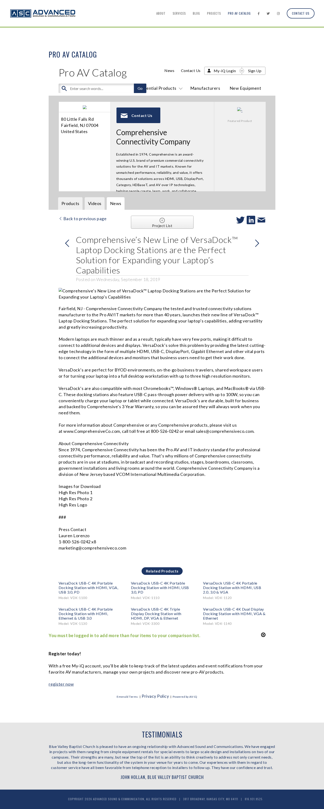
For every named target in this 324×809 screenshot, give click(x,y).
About (161, 13)
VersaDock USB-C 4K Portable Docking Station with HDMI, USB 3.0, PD (160, 587)
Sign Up (255, 70)
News (169, 70)
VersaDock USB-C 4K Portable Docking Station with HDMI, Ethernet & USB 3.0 (86, 613)
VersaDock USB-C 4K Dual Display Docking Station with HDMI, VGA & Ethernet (234, 613)
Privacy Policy (155, 696)
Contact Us (301, 13)
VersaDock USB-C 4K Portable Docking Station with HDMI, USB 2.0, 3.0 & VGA (232, 587)
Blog (196, 13)
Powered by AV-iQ (185, 696)
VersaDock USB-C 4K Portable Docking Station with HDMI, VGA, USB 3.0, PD (88, 587)
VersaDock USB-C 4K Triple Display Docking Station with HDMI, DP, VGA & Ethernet (156, 613)
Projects (214, 13)
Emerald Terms (127, 696)
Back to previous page (84, 218)
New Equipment (245, 88)
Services (179, 13)
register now (61, 684)
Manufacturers (205, 88)
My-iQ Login (225, 70)
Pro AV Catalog (239, 13)
